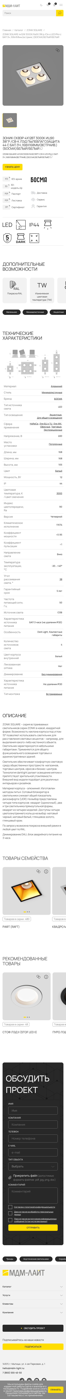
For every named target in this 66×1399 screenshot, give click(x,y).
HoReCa (34, 423)
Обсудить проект (34, 1328)
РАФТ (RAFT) (11, 927)
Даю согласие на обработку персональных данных (33, 1213)
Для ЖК (57, 423)
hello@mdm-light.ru (13, 1368)
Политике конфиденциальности (29, 1391)
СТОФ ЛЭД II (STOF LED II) (20, 1032)
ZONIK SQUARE (34, 30)
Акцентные (59, 312)
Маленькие (11, 312)
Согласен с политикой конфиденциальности (34, 1207)
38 (61, 579)
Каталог (19, 30)
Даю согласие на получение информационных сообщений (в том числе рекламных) (35, 1220)
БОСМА (58, 398)
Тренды (9, 1259)
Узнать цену (12, 166)
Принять (55, 1389)
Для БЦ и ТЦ (45, 423)
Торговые (56, 426)
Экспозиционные (53, 429)
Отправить (33, 1227)
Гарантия (42, 206)
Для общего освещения (49, 417)
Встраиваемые (54, 694)
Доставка (42, 192)
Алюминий (56, 386)
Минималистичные (35, 312)
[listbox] (33, 1166)
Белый (58, 470)
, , (24, 1364)
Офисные (45, 426)
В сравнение (58, 50)
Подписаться (33, 1346)
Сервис (41, 199)
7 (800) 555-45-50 (12, 1372)
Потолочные (55, 444)
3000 (59, 493)
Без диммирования (52, 674)
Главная (7, 30)
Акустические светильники (36, 1259)
